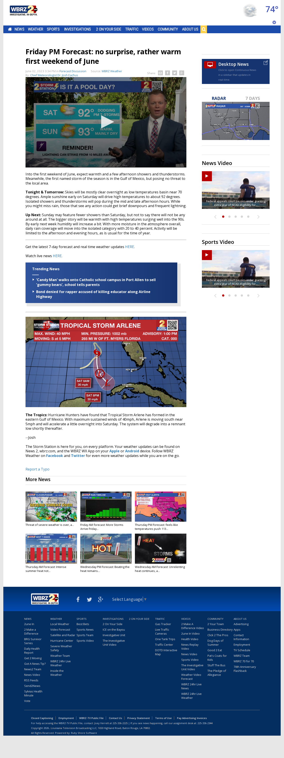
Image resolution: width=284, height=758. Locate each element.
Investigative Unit (114, 635)
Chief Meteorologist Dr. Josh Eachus (54, 75)
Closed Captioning (42, 718)
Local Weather (59, 624)
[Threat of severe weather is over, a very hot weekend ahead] (51, 507)
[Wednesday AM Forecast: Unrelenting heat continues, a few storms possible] (160, 549)
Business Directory (220, 630)
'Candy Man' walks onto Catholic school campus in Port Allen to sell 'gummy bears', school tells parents (96, 282)
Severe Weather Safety (61, 648)
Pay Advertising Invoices (192, 718)
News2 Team (32, 669)
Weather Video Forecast (191, 677)
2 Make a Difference (31, 632)
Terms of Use (163, 718)
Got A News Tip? (35, 664)
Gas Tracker (163, 624)
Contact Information (241, 637)
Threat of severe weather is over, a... (50, 525)
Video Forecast (60, 630)
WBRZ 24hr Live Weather (60, 663)
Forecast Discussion (72, 71)
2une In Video (190, 634)
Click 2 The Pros (217, 635)
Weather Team (60, 656)
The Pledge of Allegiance (216, 673)
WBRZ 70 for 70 (244, 661)
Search (204, 29)
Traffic (131, 29)
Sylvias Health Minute (33, 693)
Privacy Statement (138, 718)
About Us (190, 29)
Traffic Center (164, 645)
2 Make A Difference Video (192, 626)
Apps (237, 630)
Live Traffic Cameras (162, 632)
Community (168, 29)
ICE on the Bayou (114, 630)
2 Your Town (215, 624)
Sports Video (85, 641)
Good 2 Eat (214, 650)
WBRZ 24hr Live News (191, 686)
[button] (106, 122)
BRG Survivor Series (32, 641)
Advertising (241, 624)
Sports (53, 29)
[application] (106, 122)
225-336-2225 (120, 723)
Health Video (189, 639)
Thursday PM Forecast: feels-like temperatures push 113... (156, 527)
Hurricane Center (61, 641)
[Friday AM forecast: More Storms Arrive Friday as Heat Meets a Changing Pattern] (106, 507)
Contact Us (115, 718)
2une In (29, 624)
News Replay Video (189, 647)
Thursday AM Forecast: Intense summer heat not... (46, 569)
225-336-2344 (205, 723)
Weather (35, 29)
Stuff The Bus (216, 665)
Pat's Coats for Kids (217, 658)
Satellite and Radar (62, 635)
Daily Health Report (32, 651)
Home (10, 29)
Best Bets (83, 624)
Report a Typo (37, 469)
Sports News (85, 630)
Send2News (32, 686)
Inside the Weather (57, 673)
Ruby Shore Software (84, 733)
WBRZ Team (242, 656)
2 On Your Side (108, 29)
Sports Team (85, 635)
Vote (27, 701)
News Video (32, 675)
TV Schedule (242, 650)
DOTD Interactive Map (166, 652)
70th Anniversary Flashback (245, 669)
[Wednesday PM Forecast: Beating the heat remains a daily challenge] (106, 549)
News (19, 29)
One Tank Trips (165, 639)
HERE (129, 246)
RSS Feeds (31, 680)
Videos (148, 29)
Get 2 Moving (32, 658)
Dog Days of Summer (215, 643)
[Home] (23, 12)
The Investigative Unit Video (114, 643)
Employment (242, 645)
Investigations (77, 29)
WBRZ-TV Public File (91, 718)
